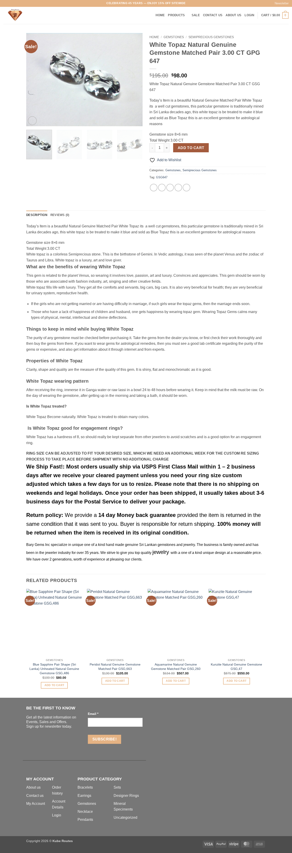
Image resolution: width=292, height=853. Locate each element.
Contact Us (213, 15)
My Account (35, 804)
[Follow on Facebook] (5, 3)
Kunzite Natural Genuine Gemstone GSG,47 (236, 667)
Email (93, 714)
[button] (280, 3)
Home (160, 15)
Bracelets (85, 787)
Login (56, 815)
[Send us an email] (18, 3)
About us (33, 787)
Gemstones (174, 37)
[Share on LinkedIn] (186, 187)
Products (176, 15)
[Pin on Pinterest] (178, 187)
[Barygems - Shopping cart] (26, 15)
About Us (233, 15)
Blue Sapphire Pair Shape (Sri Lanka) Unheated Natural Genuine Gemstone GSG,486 (54, 669)
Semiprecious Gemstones (211, 37)
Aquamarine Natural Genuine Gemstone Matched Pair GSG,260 (176, 667)
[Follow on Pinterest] (23, 3)
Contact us (35, 796)
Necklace (85, 812)
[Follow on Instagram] (10, 3)
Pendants (85, 819)
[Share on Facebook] (153, 187)
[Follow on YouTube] (32, 3)
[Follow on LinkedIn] (27, 3)
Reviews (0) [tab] (59, 215)
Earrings (84, 796)
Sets (117, 787)
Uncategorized (125, 817)
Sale (196, 15)
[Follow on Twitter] (14, 3)
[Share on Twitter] (162, 187)
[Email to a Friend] (170, 187)
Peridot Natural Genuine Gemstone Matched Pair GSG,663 (115, 667)
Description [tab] (36, 215)
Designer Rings (126, 796)
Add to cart (191, 148)
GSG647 (161, 177)
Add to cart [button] (54, 685)
